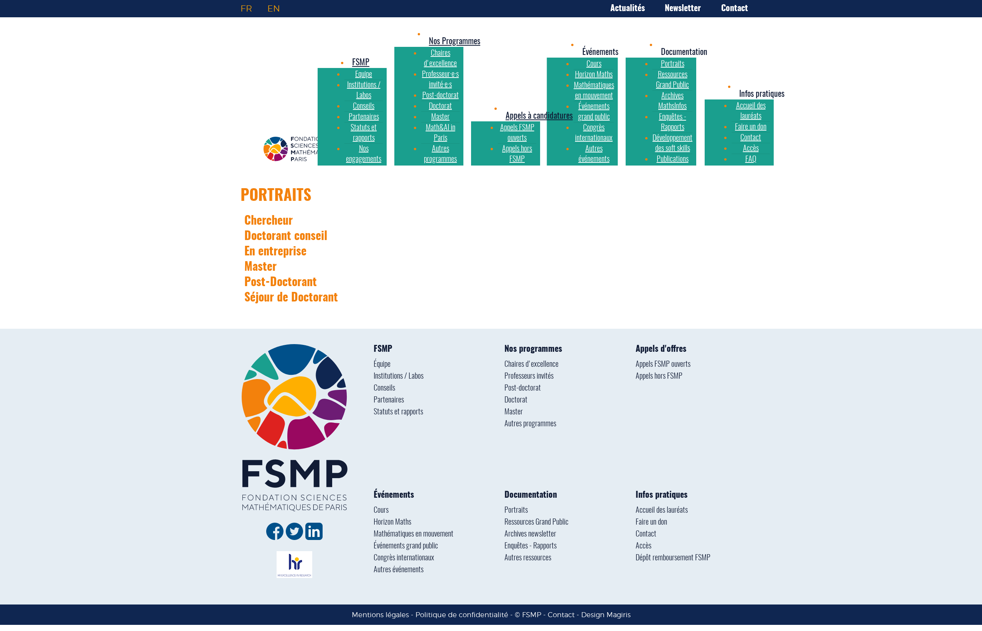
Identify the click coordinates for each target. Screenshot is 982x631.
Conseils (384, 388)
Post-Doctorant (280, 282)
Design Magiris (606, 615)
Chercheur (268, 221)
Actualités (627, 8)
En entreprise (275, 252)
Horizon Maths (392, 522)
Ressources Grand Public (536, 522)
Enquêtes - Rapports (530, 546)
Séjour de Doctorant (291, 298)
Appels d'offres (661, 349)
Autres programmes (530, 424)
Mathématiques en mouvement (413, 534)
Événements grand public (406, 546)
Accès (643, 546)
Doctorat (515, 400)
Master (260, 267)
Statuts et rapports (398, 412)
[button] (600, 52)
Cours (381, 510)
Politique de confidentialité (461, 615)
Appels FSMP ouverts (663, 364)
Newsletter (683, 8)
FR (246, 8)
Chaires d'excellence (531, 364)
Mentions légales (380, 615)
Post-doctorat (522, 388)
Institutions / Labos (398, 376)
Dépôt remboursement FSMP (673, 558)
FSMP (383, 349)
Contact (734, 8)
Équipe (382, 364)
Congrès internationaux (404, 558)
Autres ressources (527, 558)
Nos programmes (533, 349)
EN (273, 8)
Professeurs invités (529, 376)
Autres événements (398, 570)
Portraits (276, 196)
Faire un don (651, 522)
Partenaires (389, 400)
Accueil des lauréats (662, 510)
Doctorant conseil (285, 236)
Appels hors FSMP (659, 376)
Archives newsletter (530, 534)
